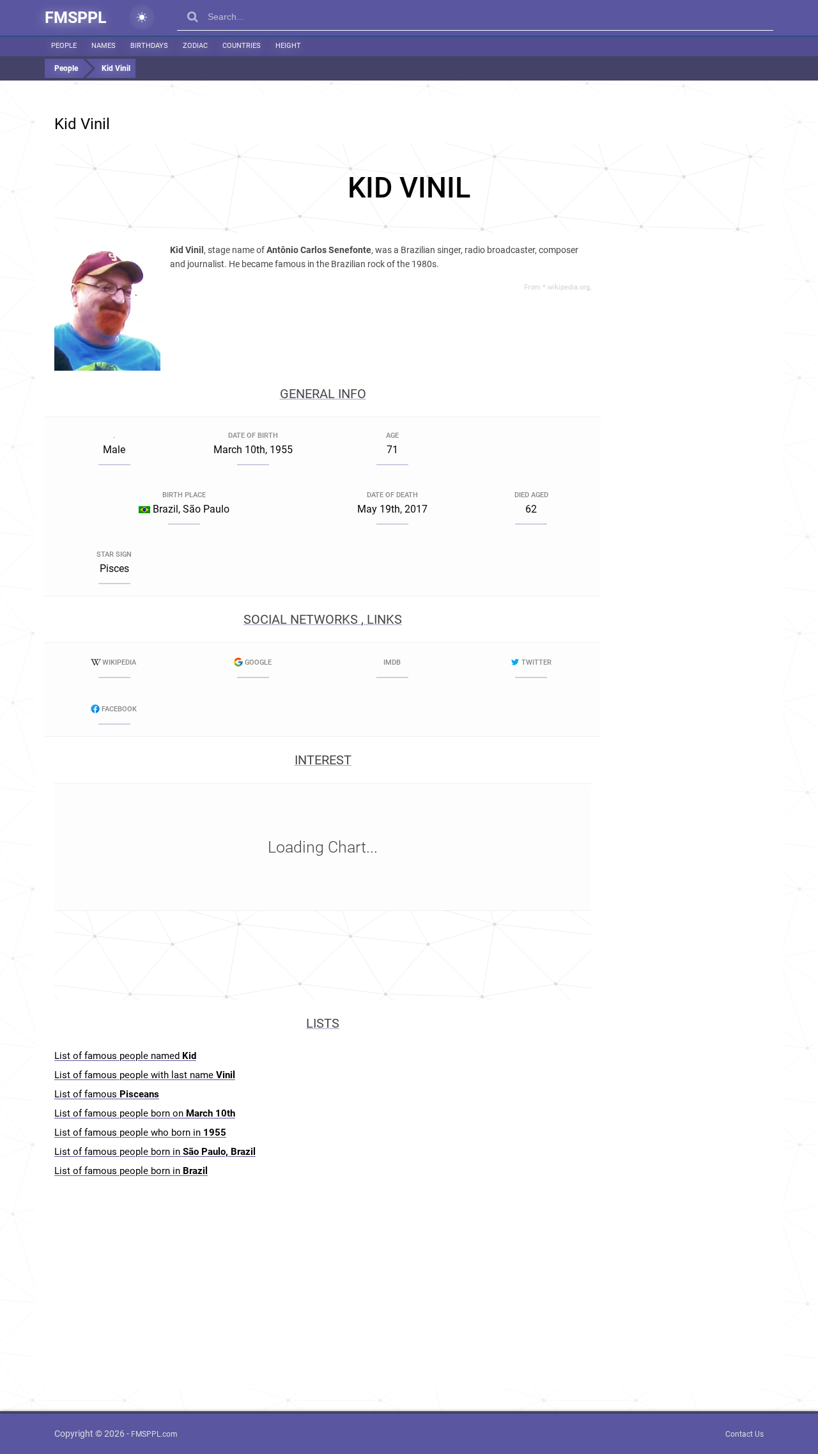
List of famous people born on (144, 1113)
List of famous (106, 1094)
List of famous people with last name (144, 1075)
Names (103, 46)
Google (258, 662)
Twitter (536, 662)
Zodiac (195, 46)
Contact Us (744, 1434)
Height (288, 46)
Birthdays (149, 46)
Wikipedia (119, 662)
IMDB (392, 662)
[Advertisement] (409, 188)
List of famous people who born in (140, 1132)
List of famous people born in (155, 1151)
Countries (241, 46)
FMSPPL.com (154, 1434)
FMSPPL (76, 17)
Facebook (119, 709)
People (64, 46)
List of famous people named (125, 1056)
